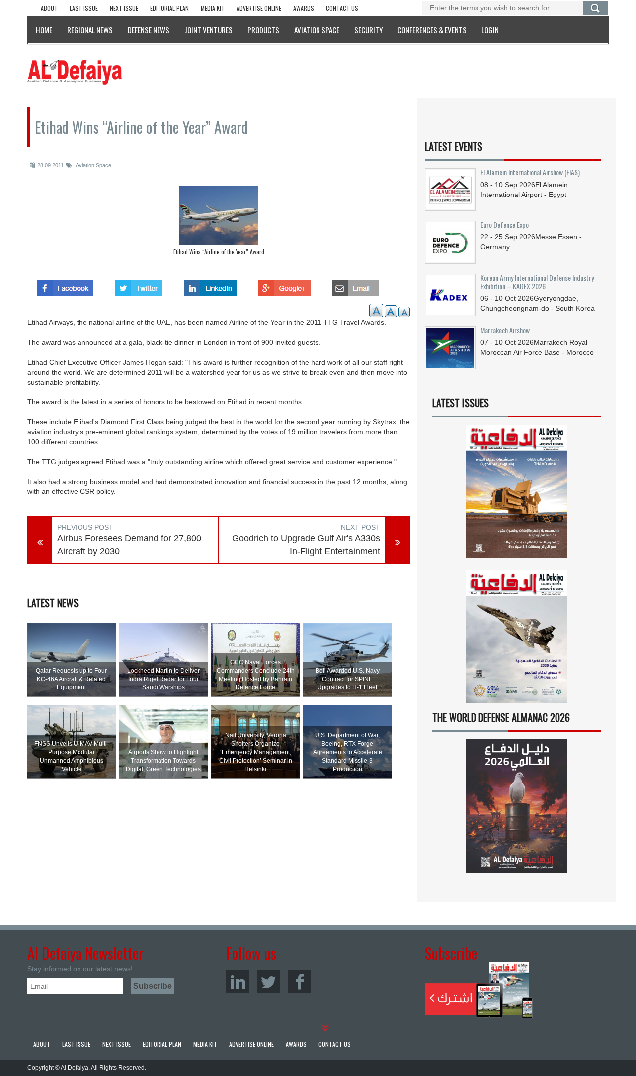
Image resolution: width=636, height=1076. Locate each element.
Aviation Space (93, 165)
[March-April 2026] (516, 495)
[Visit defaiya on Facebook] (65, 285)
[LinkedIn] (237, 981)
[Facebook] (299, 981)
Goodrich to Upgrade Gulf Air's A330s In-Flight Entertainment (306, 544)
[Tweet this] (138, 285)
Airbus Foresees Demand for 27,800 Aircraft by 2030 (129, 544)
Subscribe (479, 990)
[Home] (74, 72)
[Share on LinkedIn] (210, 285)
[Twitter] (268, 981)
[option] (218, 223)
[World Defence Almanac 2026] (516, 806)
